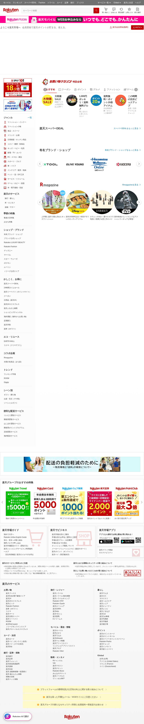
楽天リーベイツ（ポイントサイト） (17, 249)
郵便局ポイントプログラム (14, 385)
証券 (66, 3)
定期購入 (7, 278)
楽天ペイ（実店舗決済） (61, 534)
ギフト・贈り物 (10, 352)
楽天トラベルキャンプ (61, 578)
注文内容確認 (10, 534)
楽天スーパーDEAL (11, 241)
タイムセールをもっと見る (126, 296)
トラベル (51, 3)
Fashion (42, 3)
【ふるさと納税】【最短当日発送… (128, 278)
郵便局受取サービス (11, 377)
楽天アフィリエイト (60, 623)
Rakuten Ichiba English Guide (15, 517)
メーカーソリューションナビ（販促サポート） (69, 528)
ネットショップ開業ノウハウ (63, 525)
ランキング (17, 3)
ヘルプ (138, 3)
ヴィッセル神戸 (59, 658)
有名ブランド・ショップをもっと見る (121, 218)
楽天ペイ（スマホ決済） (15, 623)
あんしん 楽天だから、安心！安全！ (132, 552)
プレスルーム (86, 719)
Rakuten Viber (58, 630)
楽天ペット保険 (12, 659)
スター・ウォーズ (10, 217)
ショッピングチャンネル (13, 270)
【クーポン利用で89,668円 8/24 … (48, 278)
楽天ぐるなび (105, 591)
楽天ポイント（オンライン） (63, 531)
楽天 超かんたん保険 (14, 654)
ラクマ (8, 591)
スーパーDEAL (30, 3)
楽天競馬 (56, 596)
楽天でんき (104, 573)
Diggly (6, 340)
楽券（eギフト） (10, 286)
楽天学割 (7, 282)
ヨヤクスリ (104, 578)
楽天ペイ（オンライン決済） (17, 621)
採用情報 (96, 719)
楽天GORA (57, 588)
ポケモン (7, 221)
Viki (54, 643)
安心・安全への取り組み (13, 519)
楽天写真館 (104, 598)
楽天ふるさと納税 (10, 266)
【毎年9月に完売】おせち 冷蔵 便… (96, 278)
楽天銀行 (9, 636)
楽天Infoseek (58, 617)
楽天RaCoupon (12, 603)
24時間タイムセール (11, 245)
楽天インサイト (105, 626)
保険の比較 (10, 656)
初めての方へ (9, 514)
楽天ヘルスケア (105, 580)
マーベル (7, 212)
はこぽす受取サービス (12, 381)
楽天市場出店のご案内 (60, 514)
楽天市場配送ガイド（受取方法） (16, 525)
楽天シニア (104, 583)
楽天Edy (9, 626)
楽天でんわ (57, 615)
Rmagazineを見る (130, 376)
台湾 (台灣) (104, 638)
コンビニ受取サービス (12, 373)
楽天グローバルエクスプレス (17, 609)
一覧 (30, 75)
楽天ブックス (11, 573)
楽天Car (103, 593)
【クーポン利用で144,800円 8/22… (64, 278)
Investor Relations (57, 719)
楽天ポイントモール (107, 616)
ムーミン (7, 225)
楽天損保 (9, 646)
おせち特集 (8, 179)
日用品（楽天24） (11, 258)
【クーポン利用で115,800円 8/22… (112, 278)
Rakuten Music (58, 650)
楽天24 (8, 578)
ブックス (80, 3)
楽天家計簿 (104, 603)
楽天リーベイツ (12, 598)
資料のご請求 (72, 517)
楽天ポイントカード (107, 613)
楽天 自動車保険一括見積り (16, 651)
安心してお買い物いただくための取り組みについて (92, 550)
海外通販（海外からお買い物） (16, 274)
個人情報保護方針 (109, 719)
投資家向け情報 (43, 719)
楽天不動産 (104, 601)
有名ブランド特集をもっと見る (124, 340)
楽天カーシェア (59, 585)
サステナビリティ (106, 532)
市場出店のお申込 (58, 517)
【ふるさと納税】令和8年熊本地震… (81, 278)
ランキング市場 (10, 332)
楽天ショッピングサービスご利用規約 (18, 528)
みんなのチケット (59, 653)
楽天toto (56, 591)
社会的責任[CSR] (72, 719)
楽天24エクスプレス (11, 262)
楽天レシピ (104, 588)
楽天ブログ (57, 628)
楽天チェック (105, 623)
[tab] (49, 80)
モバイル (7, 3)
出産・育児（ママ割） (12, 356)
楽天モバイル (58, 610)
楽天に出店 (128, 3)
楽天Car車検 (104, 596)
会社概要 (31, 719)
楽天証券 (9, 638)
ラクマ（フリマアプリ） (13, 303)
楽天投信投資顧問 (12, 643)
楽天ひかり (57, 612)
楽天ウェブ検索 (59, 620)
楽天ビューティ (105, 585)
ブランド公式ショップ (12, 196)
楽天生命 (9, 648)
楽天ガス (103, 575)
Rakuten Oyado (59, 583)
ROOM (6, 336)
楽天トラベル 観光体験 (61, 575)
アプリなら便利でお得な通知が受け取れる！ (116, 514)
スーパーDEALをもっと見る (126, 119)
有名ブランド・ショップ (13, 192)
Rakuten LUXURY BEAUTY (14, 200)
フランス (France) (106, 643)
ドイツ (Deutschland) (108, 646)
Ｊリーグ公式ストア (11, 229)
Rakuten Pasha (105, 621)
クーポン (7, 254)
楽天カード (10, 618)
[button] (114, 10)
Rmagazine (8, 315)
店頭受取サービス (10, 389)
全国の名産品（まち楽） (13, 319)
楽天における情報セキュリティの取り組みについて (92, 543)
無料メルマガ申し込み (12, 522)
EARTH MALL (9, 299)
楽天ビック (10, 583)
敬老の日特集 (9, 175)
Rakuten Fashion (10, 204)
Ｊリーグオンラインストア (16, 606)
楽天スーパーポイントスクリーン (112, 618)
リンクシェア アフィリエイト (64, 625)
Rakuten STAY (58, 580)
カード (59, 3)
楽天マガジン (58, 645)
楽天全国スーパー (12, 596)
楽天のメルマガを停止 (25, 534)
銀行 (72, 3)
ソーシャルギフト (10, 361)
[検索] (96, 10)
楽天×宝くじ (57, 593)
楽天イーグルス (59, 655)
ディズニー (8, 208)
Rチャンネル (57, 640)
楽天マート (10, 593)
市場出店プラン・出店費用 (62, 519)
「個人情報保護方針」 (39, 553)
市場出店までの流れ (59, 522)
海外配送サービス (10, 393)
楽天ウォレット (12, 641)
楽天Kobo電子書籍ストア (15, 575)
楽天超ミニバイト (106, 628)
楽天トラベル (58, 573)
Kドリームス (57, 598)
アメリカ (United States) (109, 641)
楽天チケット (58, 648)
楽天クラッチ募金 (106, 529)
